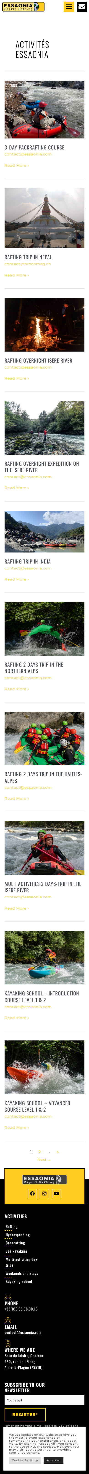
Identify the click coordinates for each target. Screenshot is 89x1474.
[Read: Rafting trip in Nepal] (44, 218)
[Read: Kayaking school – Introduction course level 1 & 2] (44, 957)
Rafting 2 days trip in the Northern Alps (34, 668)
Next (44, 1160)
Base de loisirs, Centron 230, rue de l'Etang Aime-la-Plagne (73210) (24, 1361)
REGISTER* (25, 1414)
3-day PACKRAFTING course (34, 147)
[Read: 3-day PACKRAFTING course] (44, 109)
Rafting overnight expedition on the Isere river (42, 467)
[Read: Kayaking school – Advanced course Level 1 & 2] (44, 1067)
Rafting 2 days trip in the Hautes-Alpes (43, 777)
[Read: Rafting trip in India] (44, 531)
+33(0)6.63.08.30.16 (21, 1309)
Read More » (17, 165)
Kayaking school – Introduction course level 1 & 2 (42, 996)
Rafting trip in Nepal (28, 257)
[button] (69, 7)
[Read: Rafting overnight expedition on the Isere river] (44, 427)
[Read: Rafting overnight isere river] (44, 324)
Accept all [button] (53, 1460)
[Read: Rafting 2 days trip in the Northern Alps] (44, 628)
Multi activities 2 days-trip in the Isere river (43, 887)
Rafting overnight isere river (38, 360)
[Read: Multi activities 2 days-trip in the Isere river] (44, 848)
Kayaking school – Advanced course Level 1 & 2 (38, 1106)
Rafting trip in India (28, 561)
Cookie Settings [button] (25, 1460)
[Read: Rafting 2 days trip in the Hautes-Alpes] (44, 738)
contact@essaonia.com (23, 1332)
